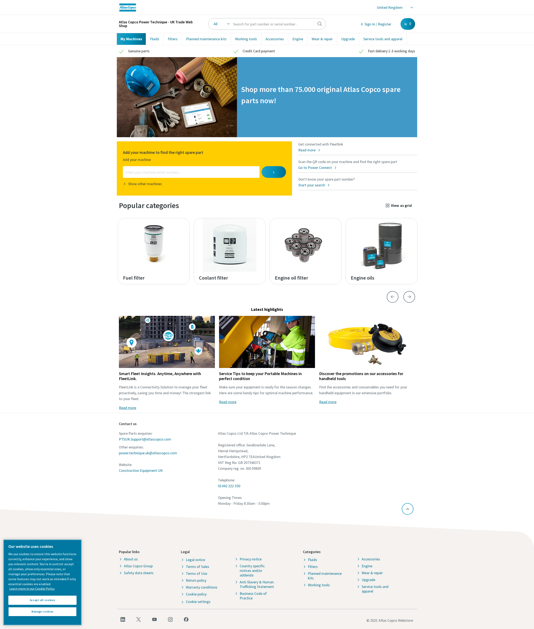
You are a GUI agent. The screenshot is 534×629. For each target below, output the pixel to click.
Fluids (154, 38)
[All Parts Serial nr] (267, 24)
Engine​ (297, 38)
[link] (187, 7)
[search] (320, 24)
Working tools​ (246, 38)
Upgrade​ (348, 38)
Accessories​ (275, 38)
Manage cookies (42, 611)
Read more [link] (127, 407)
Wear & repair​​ (322, 38)
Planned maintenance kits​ (206, 38)
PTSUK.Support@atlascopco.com (145, 439)
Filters (173, 38)
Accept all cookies (42, 600)
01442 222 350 (229, 485)
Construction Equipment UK (141, 470)
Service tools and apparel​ (382, 38)
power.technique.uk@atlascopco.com (148, 453)
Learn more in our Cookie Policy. (32, 588)
